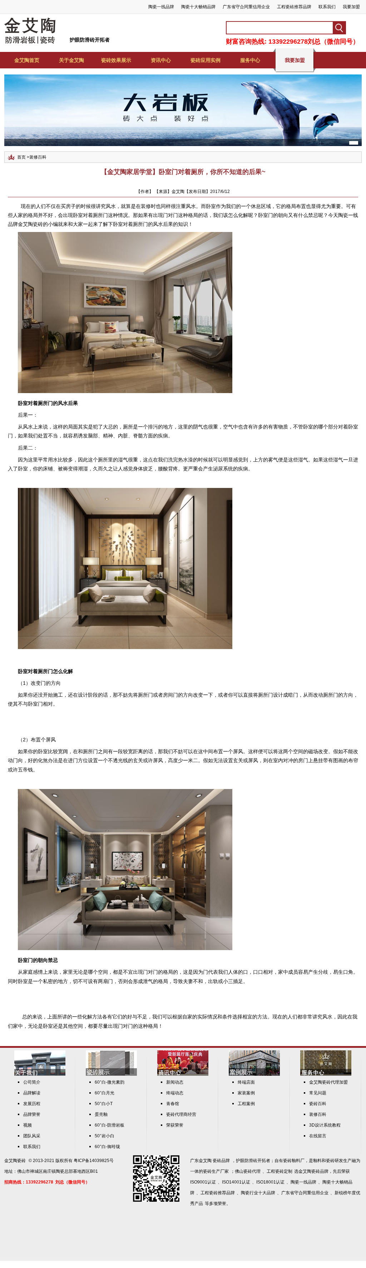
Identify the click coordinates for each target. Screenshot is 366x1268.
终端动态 (174, 1092)
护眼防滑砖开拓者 (90, 40)
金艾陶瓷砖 (15, 1160)
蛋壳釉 (101, 1114)
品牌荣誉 (31, 1114)
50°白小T (104, 1103)
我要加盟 (351, 6)
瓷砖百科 (317, 1103)
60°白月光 (104, 1092)
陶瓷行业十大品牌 (258, 1192)
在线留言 (317, 1135)
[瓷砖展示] (111, 1074)
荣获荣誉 (174, 1125)
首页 (21, 157)
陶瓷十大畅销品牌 (198, 6)
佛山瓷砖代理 (248, 1171)
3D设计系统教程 (325, 1125)
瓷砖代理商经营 (181, 1114)
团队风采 (31, 1135)
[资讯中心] (182, 1074)
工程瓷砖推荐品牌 (294, 6)
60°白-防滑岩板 (109, 1125)
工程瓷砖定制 (279, 1171)
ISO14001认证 (236, 1182)
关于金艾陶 (71, 60)
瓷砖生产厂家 (216, 1171)
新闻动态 (174, 1082)
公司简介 (31, 1082)
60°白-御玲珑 (107, 1146)
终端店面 (246, 1082)
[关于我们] (39, 1074)
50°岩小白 (104, 1135)
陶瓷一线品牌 (161, 6)
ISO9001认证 (203, 1182)
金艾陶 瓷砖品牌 (214, 1160)
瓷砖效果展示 (116, 60)
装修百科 (37, 157)
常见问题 (317, 1092)
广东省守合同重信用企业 (246, 6)
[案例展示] (254, 1074)
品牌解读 (31, 1092)
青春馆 (172, 1103)
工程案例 (246, 1103)
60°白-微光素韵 (109, 1082)
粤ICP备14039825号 (94, 1160)
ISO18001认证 (270, 1182)
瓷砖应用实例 (206, 60)
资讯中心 (161, 60)
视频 (27, 1125)
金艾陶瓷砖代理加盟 (328, 1082)
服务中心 (250, 60)
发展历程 (31, 1103)
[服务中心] (325, 1074)
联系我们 (327, 6)
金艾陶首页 (26, 60)
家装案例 (246, 1092)
